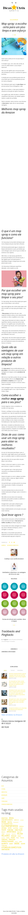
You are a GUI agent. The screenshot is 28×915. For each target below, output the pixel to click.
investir (19, 832)
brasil (11, 818)
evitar (20, 828)
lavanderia (8, 834)
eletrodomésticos (6, 824)
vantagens (5, 849)
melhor (20, 834)
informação (15, 19)
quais (20, 841)
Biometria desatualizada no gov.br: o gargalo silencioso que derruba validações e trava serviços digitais (17, 675)
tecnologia (4, 845)
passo (13, 837)
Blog (11, 19)
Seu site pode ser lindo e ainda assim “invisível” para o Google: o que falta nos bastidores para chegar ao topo (17, 683)
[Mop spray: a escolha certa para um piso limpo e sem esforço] (14, 46)
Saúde (2, 798)
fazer (3, 830)
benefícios (4, 818)
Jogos (2, 834)
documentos (15, 822)
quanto (4, 843)
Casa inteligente (7, 820)
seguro (23, 843)
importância (11, 832)
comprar (22, 820)
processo (12, 839)
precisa (22, 837)
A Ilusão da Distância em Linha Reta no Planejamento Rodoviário (18, 708)
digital (10, 822)
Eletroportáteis (9, 826)
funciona (10, 830)
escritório (15, 828)
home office (4, 792)
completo (16, 820)
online (7, 837)
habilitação (18, 830)
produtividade (7, 841)
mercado (13, 836)
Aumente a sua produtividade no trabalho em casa (14, 620)
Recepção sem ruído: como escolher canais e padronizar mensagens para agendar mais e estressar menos (17, 701)
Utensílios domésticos (13, 545)
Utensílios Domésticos (6, 804)
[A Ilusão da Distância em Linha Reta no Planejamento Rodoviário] (4, 710)
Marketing (14, 834)
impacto (3, 832)
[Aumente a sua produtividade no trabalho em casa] (14, 599)
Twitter (12, 542)
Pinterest (14, 542)
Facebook (9, 542)
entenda (4, 828)
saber (11, 843)
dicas (3, 822)
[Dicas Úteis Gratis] (14, 8)
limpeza (4, 545)
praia (17, 837)
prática (16, 841)
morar (19, 836)
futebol (3, 789)
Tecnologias (4, 801)
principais (4, 839)
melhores (5, 836)
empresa (21, 826)
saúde (16, 843)
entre (10, 828)
